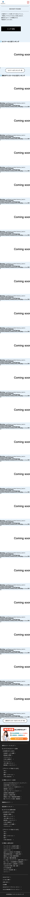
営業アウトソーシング (8, 816)
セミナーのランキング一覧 (15, 70)
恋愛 (5, 837)
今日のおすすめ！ (7, 850)
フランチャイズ (7, 757)
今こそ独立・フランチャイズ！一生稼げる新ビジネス (15, 860)
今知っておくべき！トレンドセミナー (12, 791)
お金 (5, 770)
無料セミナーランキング (8, 745)
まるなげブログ (6, 877)
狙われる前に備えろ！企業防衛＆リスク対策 (13, 863)
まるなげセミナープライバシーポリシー (11, 887)
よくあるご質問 (6, 879)
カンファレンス (7, 761)
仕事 (5, 772)
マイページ (6, 871)
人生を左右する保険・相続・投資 (11, 865)
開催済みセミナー (6, 802)
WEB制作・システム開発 (9, 753)
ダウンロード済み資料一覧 (9, 869)
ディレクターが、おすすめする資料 (11, 848)
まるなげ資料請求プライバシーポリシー (11, 889)
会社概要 (5, 884)
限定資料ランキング (7, 806)
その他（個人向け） (8, 776)
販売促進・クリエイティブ (9, 765)
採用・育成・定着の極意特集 (10, 858)
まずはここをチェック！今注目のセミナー (13, 787)
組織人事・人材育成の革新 (9, 794)
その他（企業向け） (8, 759)
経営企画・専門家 (7, 755)
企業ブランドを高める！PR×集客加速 (12, 852)
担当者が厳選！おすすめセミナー (11, 785)
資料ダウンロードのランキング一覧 (15, 720)
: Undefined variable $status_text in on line (14, 104)
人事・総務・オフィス (8, 763)
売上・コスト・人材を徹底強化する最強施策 (13, 861)
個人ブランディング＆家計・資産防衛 (12, 798)
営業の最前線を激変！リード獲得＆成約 (12, 854)
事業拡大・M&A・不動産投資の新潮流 (12, 796)
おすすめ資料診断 (7, 867)
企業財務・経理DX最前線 (9, 792)
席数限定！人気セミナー (9, 789)
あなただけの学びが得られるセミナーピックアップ (15, 783)
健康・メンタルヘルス (8, 774)
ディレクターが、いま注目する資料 (11, 846)
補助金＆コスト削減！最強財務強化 (11, 856)
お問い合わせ (6, 882)
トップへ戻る (11, 29)
